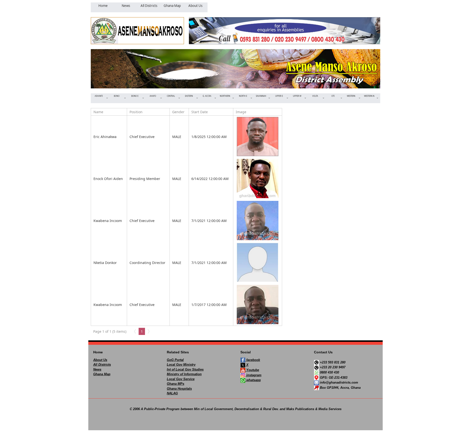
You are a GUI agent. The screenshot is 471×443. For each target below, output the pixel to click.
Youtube (252, 370)
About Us (100, 360)
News (97, 369)
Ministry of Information (184, 374)
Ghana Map (101, 374)
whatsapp (253, 380)
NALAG (172, 393)
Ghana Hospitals (179, 388)
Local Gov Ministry (181, 364)
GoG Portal (175, 360)
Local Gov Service (181, 379)
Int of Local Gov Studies (185, 369)
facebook (252, 360)
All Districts (102, 364)
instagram (253, 375)
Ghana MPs (175, 384)
